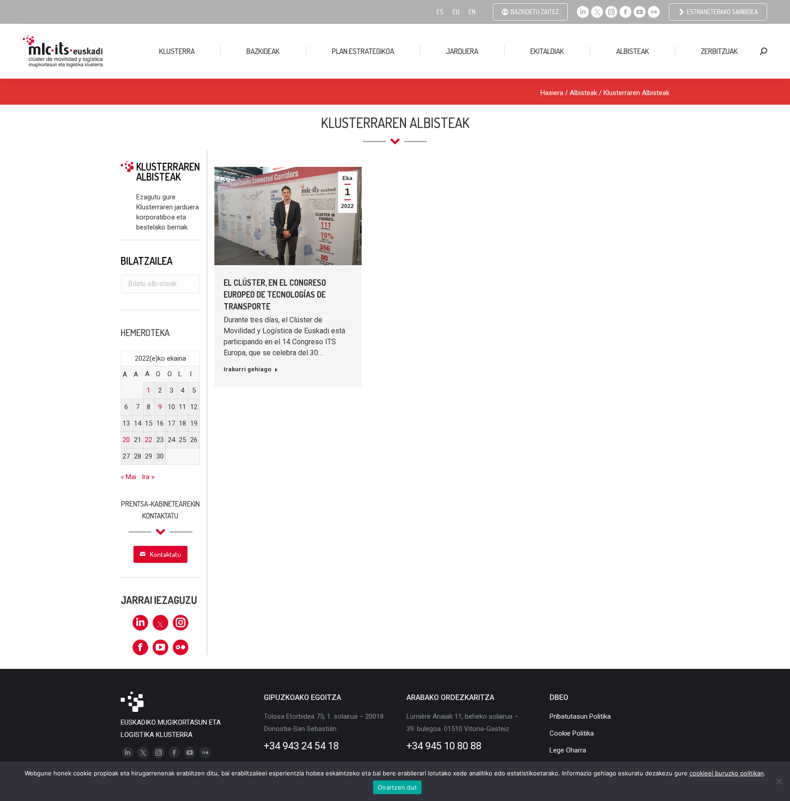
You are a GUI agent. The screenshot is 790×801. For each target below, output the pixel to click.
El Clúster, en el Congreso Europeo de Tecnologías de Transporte (275, 294)
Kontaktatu (165, 554)
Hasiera (551, 93)
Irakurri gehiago (247, 369)
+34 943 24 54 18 (301, 746)
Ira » (148, 477)
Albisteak (583, 93)
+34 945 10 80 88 (443, 746)
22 (148, 440)
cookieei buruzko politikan (726, 773)
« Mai (128, 477)
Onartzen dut (397, 787)
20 (126, 440)
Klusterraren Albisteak (636, 93)
